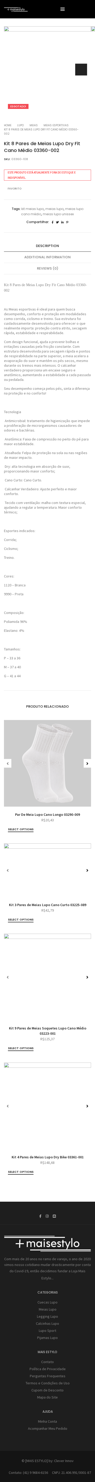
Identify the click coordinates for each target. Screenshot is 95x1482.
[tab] (47, 246)
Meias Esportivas (56, 125)
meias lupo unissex (58, 214)
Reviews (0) (47, 268)
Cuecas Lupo (47, 1302)
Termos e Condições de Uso (48, 1383)
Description (47, 245)
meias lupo (54, 209)
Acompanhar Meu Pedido (47, 1428)
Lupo (20, 125)
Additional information (47, 257)
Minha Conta (47, 1421)
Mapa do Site (47, 1397)
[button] (81, 70)
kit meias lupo (32, 209)
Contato (47, 1361)
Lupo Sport (47, 1330)
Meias (34, 125)
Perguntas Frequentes (47, 1376)
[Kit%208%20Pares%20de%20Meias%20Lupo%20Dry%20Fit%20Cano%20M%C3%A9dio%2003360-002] (52, 222)
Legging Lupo (47, 1316)
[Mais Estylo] (16, 9)
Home (7, 125)
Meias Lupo (47, 1309)
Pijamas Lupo (47, 1337)
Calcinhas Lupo (47, 1323)
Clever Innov (64, 1460)
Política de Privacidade (48, 1369)
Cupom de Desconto (47, 1390)
